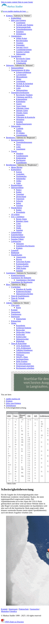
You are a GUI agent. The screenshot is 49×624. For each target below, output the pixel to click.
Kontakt (4, 609)
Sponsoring (34, 609)
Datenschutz (24, 609)
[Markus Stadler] (13, 10)
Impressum (13, 609)
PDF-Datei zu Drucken (14, 622)
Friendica (13, 611)
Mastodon (5, 611)
